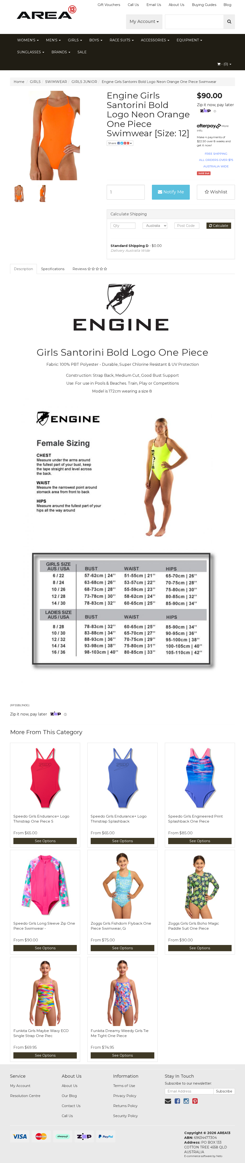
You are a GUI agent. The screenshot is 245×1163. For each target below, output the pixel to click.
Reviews (80, 269)
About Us (176, 5)
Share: (112, 143)
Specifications (52, 269)
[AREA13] (45, 14)
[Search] (229, 21)
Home (19, 82)
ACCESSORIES (154, 40)
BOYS (94, 40)
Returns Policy (125, 1106)
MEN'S (52, 40)
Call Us (133, 5)
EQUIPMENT (188, 40)
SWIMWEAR (56, 82)
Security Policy (125, 1116)
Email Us (153, 5)
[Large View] (18, 193)
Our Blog (69, 1096)
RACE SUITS (120, 40)
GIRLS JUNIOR (84, 82)
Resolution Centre (25, 1096)
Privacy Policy (124, 1096)
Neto (219, 1156)
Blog (227, 5)
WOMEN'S (26, 40)
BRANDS (59, 52)
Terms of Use (124, 1086)
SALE (82, 52)
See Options (45, 841)
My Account (143, 21)
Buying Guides (204, 5)
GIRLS (74, 40)
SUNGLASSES (29, 52)
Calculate (220, 226)
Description (23, 269)
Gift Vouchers (109, 5)
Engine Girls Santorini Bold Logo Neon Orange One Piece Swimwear (159, 82)
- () (224, 64)
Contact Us (71, 1106)
